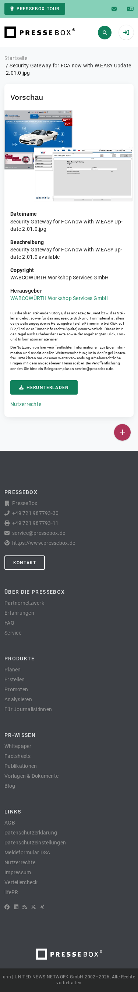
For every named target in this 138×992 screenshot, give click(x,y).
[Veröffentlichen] (122, 432)
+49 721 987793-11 (35, 523)
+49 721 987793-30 (35, 513)
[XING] (42, 907)
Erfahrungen (19, 613)
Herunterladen (47, 387)
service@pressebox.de (94, 369)
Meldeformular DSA (27, 852)
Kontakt (24, 562)
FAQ (9, 623)
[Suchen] (105, 32)
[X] (33, 907)
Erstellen (14, 679)
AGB (9, 823)
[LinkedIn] (16, 907)
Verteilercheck (21, 882)
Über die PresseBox (34, 592)
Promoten (16, 689)
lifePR (11, 892)
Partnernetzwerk (24, 603)
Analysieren (18, 699)
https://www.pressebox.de (43, 543)
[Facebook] (7, 907)
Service (12, 633)
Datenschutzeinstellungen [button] (35, 843)
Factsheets (17, 756)
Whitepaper (18, 746)
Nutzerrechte (25, 404)
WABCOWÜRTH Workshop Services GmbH (59, 298)
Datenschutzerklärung (30, 833)
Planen (12, 669)
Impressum (17, 872)
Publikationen (20, 766)
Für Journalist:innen (28, 709)
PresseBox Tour (38, 8)
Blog (9, 786)
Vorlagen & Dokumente (31, 776)
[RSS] (24, 907)
